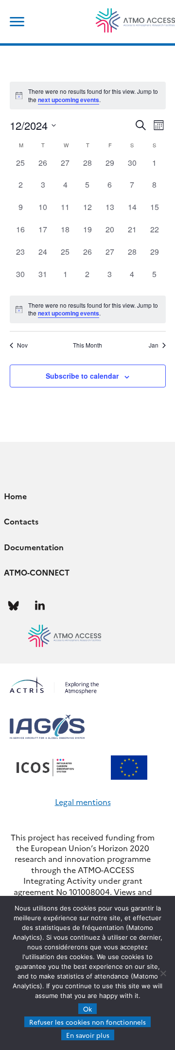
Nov (22, 345)
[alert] (88, 309)
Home (15, 495)
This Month (87, 345)
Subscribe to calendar (82, 376)
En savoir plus (87, 1035)
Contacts (21, 521)
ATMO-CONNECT (37, 572)
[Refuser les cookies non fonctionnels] (163, 973)
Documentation (34, 547)
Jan (153, 345)
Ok (87, 1008)
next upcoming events (68, 99)
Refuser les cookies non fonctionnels (87, 1021)
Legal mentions (83, 801)
